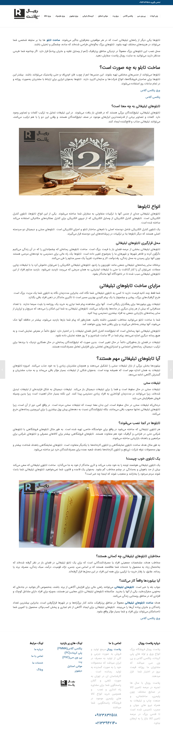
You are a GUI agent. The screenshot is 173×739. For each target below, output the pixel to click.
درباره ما (38, 649)
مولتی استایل (74, 666)
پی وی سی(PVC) (72, 657)
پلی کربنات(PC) (73, 653)
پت (80, 662)
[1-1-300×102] (26, 16)
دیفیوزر (78, 671)
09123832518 (106, 715)
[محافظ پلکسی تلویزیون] (170, 369)
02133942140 (106, 723)
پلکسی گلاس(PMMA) (69, 648)
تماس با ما (37, 656)
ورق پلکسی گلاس (150, 90)
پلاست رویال (114, 649)
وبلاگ (40, 669)
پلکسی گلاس (153, 97)
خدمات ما (37, 663)
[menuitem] (154, 16)
